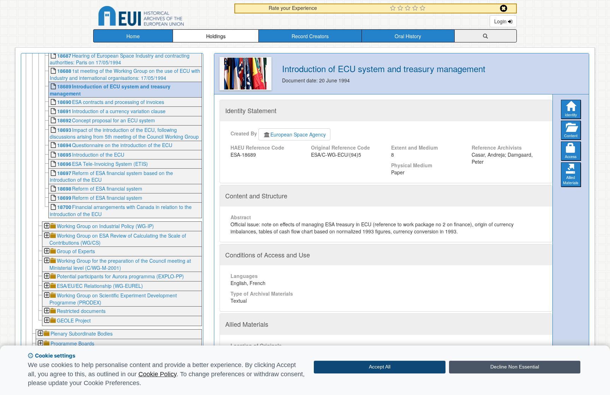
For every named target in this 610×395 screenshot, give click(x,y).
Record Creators (310, 36)
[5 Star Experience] (423, 8)
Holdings (216, 36)
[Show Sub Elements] (46, 226)
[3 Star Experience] (408, 8)
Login (501, 21)
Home (133, 36)
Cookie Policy (157, 374)
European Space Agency (298, 134)
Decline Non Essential (514, 367)
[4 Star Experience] (416, 8)
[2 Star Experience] (401, 8)
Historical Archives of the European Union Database (160, 17)
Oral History (408, 36)
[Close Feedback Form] (503, 8)
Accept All (379, 367)
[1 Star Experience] (393, 8)
